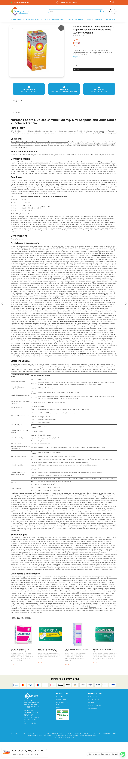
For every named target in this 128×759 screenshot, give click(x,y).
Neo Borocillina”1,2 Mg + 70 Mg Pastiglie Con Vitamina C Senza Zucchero (28, 755)
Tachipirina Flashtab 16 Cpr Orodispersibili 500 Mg (20, 650)
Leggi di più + (77, 57)
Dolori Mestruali (98, 653)
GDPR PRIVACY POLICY (63, 699)
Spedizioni (91, 702)
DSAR (58, 707)
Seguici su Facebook (30, 722)
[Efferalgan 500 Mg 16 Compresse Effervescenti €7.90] (126, 304)
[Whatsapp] (122, 754)
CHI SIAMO (59, 697)
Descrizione (16, 112)
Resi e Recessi (92, 708)
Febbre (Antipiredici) (80, 35)
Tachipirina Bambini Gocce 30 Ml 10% (76, 650)
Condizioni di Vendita (95, 705)
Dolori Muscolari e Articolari (21, 655)
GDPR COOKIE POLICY (62, 702)
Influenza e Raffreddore (101, 657)
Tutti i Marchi (92, 697)
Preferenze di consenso (63, 705)
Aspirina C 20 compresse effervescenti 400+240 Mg (47, 650)
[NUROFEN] (76, 42)
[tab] (16, 112)
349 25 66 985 (73, 2)
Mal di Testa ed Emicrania (105, 659)
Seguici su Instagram (30, 723)
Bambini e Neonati (71, 655)
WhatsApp (22, 2)
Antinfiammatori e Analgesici (20, 653)
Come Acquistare (94, 699)
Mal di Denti (24, 659)
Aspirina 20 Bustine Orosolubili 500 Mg (105, 650)
